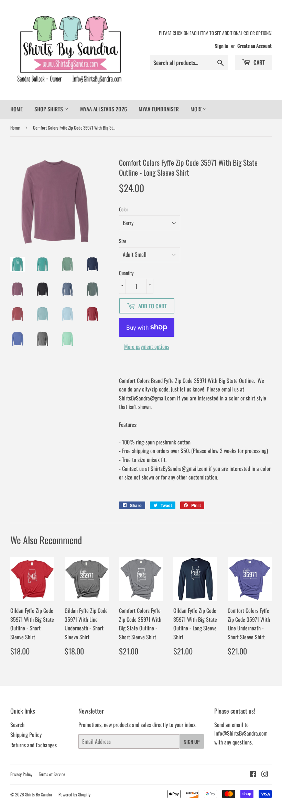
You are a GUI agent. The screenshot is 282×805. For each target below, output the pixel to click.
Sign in (221, 45)
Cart (258, 62)
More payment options (146, 346)
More (197, 109)
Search (17, 724)
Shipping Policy (26, 734)
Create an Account (254, 45)
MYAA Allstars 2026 (103, 109)
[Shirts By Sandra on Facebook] (253, 774)
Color (123, 209)
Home (16, 109)
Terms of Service (52, 774)
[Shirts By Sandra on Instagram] (264, 774)
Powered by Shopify (74, 794)
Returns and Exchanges (33, 745)
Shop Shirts (49, 109)
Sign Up (191, 741)
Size (122, 240)
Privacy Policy (21, 774)
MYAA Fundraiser (159, 109)
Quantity (126, 272)
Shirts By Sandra (38, 794)
